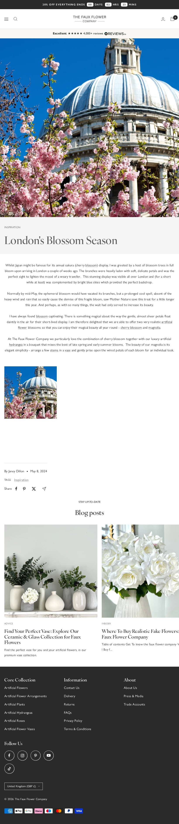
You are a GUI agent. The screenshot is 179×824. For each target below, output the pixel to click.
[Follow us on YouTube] (48, 755)
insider (106, 623)
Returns (69, 704)
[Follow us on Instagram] (22, 755)
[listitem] (16, 489)
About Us (130, 688)
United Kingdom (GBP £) (21, 786)
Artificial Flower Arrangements (25, 696)
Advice (8, 623)
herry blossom (132, 328)
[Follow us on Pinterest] (35, 755)
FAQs (68, 713)
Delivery (69, 696)
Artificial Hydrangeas (18, 713)
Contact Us (71, 688)
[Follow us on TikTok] (9, 768)
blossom (91, 265)
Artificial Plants (14, 704)
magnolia (154, 328)
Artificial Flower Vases (19, 729)
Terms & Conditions (77, 729)
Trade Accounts (134, 704)
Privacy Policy (73, 721)
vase (68, 350)
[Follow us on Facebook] (9, 755)
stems (54, 350)
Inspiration (12, 227)
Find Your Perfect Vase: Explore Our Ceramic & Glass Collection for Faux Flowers (42, 636)
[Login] (163, 19)
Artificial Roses (14, 721)
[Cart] (172, 19)
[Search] (15, 19)
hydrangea (16, 345)
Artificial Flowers (16, 688)
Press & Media (133, 696)
